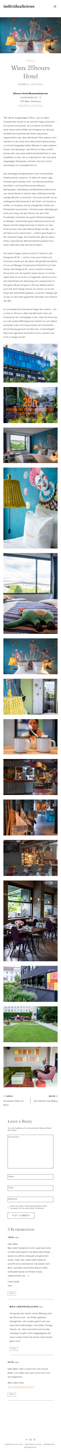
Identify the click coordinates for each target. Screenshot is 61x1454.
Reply (12, 1293)
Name (12, 1176)
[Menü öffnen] (55, 6)
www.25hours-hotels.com (30, 106)
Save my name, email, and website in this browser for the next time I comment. (29, 1207)
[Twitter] (27, 1440)
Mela (25, 84)
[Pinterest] (34, 1440)
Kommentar (14, 1137)
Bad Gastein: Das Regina (46, 1098)
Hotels (31, 61)
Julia (11, 1237)
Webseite (13, 1199)
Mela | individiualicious (24, 1307)
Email (11, 1188)
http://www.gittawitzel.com (21, 1387)
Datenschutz (30, 1447)
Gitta (11, 1362)
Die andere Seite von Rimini (13, 1100)
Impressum (49, 1444)
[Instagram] (30, 1440)
